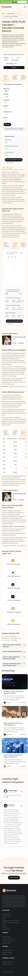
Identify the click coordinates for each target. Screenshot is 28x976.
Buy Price (6, 94)
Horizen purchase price (16, 533)
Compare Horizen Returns (15, 77)
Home (3, 13)
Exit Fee (5, 117)
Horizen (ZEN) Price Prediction (17, 386)
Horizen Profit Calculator (6, 77)
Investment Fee (7, 111)
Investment (6, 100)
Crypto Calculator (11, 13)
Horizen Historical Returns (23, 77)
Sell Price (6, 106)
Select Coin (6, 88)
